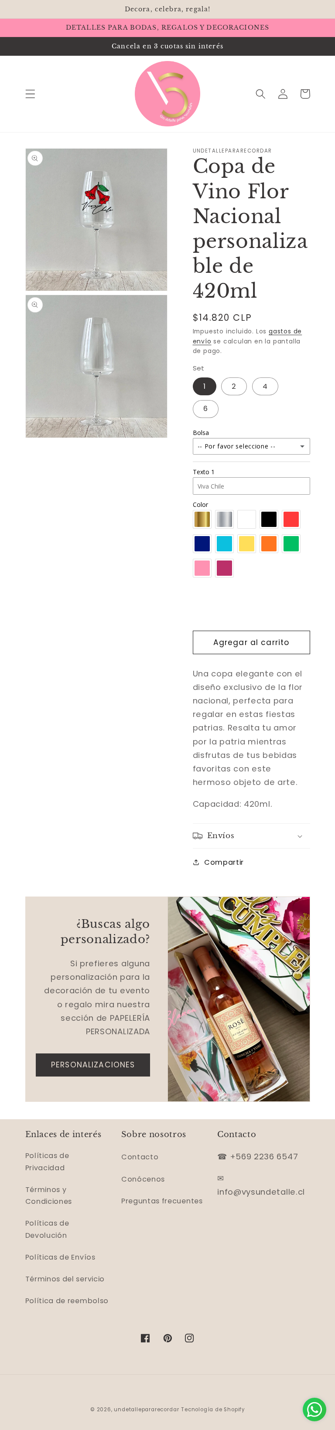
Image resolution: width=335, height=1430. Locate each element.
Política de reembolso (67, 1301)
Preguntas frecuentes (162, 1201)
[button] (30, 94)
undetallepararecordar (146, 1409)
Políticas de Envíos (60, 1257)
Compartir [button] (224, 862)
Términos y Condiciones (48, 1195)
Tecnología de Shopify (213, 1409)
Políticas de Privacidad (47, 1161)
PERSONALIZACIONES (93, 1065)
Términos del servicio (65, 1279)
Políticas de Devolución (47, 1229)
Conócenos (143, 1179)
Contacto (140, 1157)
